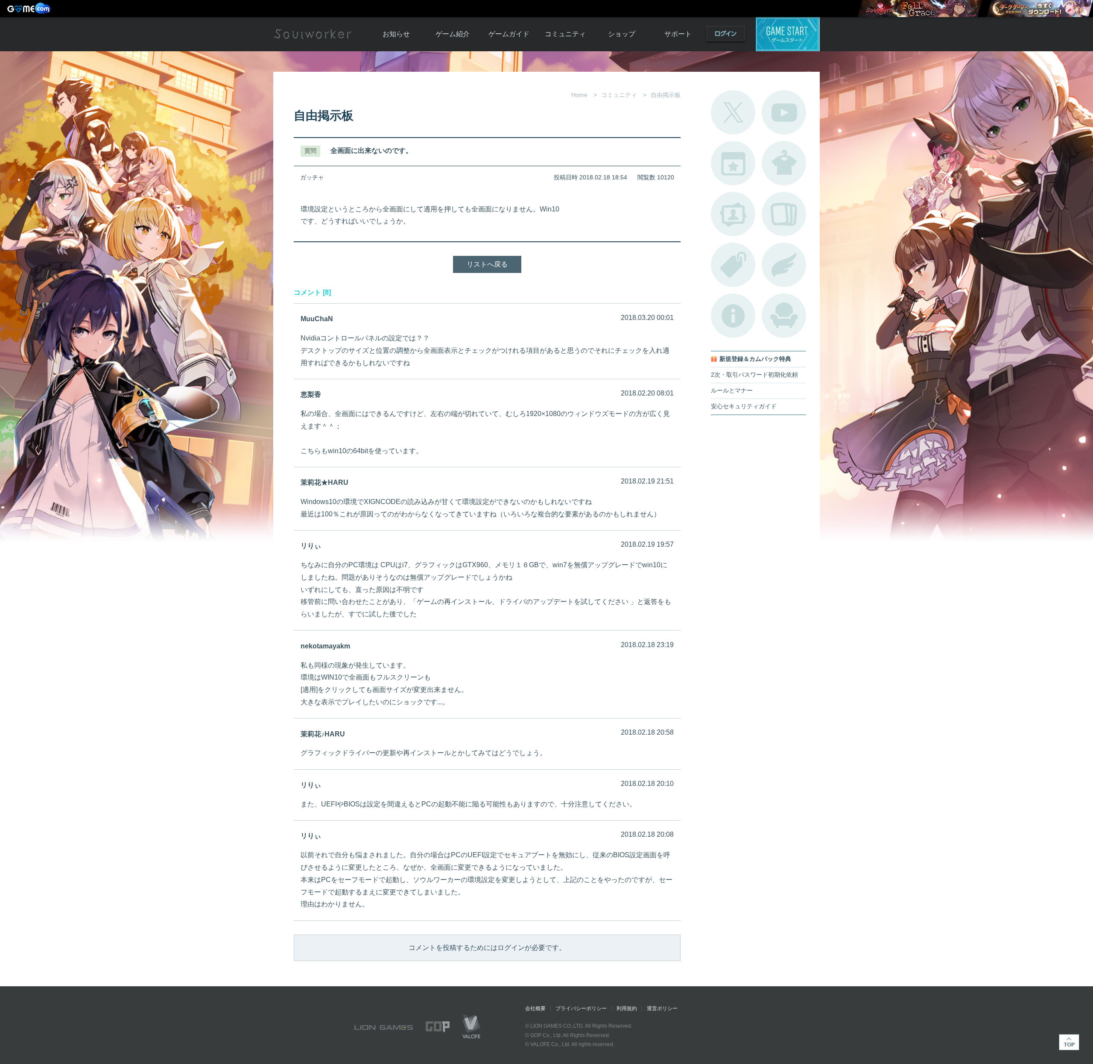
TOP (1069, 1042)
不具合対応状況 (733, 315)
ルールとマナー (732, 390)
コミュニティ (565, 34)
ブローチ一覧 (784, 265)
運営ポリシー (662, 1008)
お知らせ (396, 34)
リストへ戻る (487, 264)
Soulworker (312, 34)
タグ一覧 (733, 265)
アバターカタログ (784, 163)
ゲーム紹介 (452, 34)
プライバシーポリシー (581, 1008)
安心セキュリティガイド (744, 406)
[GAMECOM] (30, 8)
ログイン (725, 35)
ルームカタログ (784, 315)
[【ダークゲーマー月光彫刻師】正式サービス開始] (1039, 8)
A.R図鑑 (784, 214)
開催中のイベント (733, 163)
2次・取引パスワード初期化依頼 (754, 375)
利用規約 (627, 1008)
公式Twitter (733, 112)
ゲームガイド (508, 34)
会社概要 (535, 1008)
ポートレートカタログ (733, 214)
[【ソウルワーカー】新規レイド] (919, 8)
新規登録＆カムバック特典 (755, 359)
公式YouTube (784, 112)
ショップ (621, 34)
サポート (678, 34)
